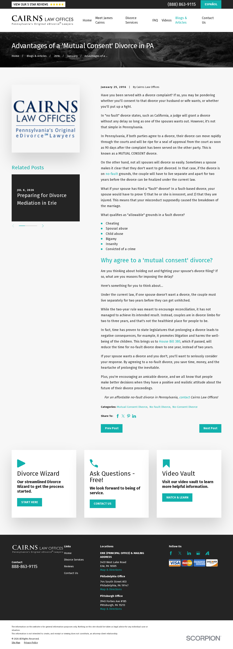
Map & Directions (111, 569)
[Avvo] (207, 553)
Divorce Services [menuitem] (131, 20)
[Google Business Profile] (198, 553)
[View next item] (42, 225)
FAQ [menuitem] (155, 20)
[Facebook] (171, 553)
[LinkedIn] (189, 553)
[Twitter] (180, 553)
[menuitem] (16, 642)
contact (184, 397)
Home (68, 553)
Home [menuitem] (87, 20)
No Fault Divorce (159, 407)
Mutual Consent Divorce (132, 407)
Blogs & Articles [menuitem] (181, 20)
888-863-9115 (24, 566)
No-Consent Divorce (185, 407)
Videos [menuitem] (167, 20)
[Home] (43, 20)
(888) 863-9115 (182, 4)
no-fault (112, 174)
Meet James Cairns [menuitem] (104, 20)
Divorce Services (74, 559)
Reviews (69, 566)
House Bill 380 (169, 341)
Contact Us (71, 573)
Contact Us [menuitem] (208, 20)
